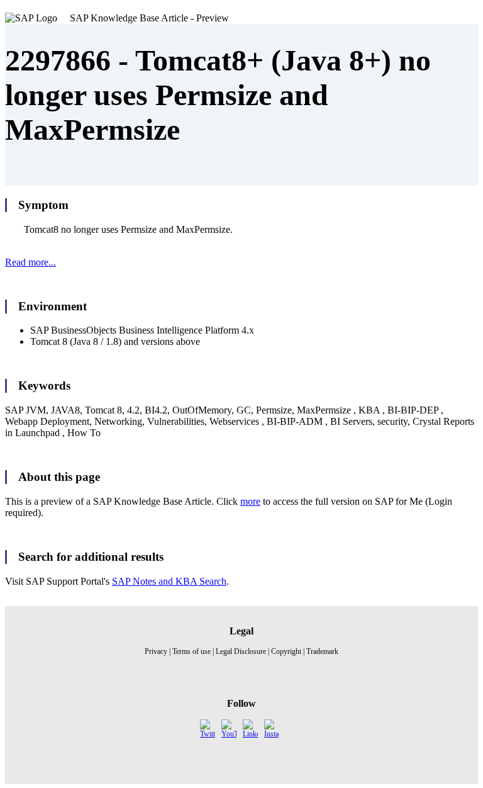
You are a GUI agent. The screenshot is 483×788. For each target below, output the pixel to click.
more (250, 501)
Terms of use (191, 651)
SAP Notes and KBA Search (169, 581)
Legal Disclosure (241, 651)
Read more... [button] (30, 262)
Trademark (322, 651)
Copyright (286, 651)
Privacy (156, 651)
